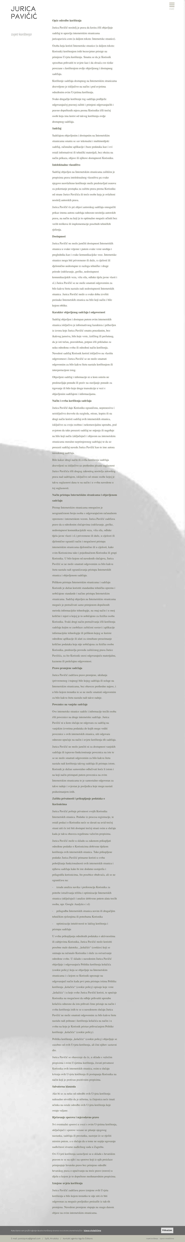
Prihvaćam (167, 1230)
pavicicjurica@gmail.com (29, 1238)
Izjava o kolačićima (92, 1230)
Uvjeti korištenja (152, 1238)
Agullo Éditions (85, 1238)
